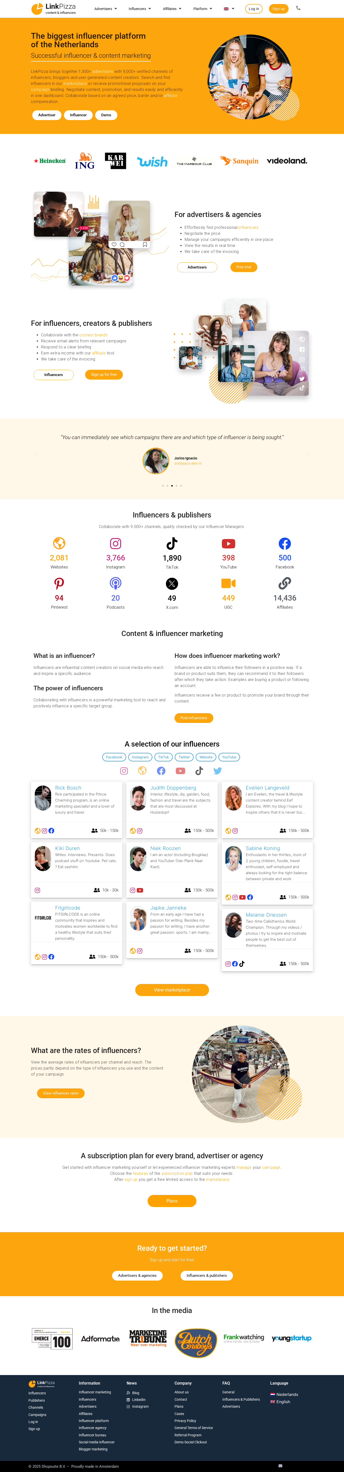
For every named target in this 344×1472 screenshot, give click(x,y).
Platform (200, 9)
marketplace (75, 83)
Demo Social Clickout (191, 1442)
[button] (36, 453)
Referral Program (188, 1435)
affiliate (171, 95)
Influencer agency (93, 1428)
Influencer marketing (95, 1392)
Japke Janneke (168, 908)
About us (182, 1392)
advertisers (102, 71)
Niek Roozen (165, 848)
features (140, 1173)
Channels (35, 1407)
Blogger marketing (93, 1449)
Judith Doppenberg (173, 788)
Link (61, 6)
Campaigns (37, 1415)
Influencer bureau (92, 1435)
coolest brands (93, 335)
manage (244, 1167)
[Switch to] (229, 9)
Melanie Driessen (266, 915)
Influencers (137, 9)
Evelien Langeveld (267, 788)
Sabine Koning (263, 848)
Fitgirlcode (67, 908)
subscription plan (177, 1173)
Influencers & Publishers (241, 1399)
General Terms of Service (194, 1428)
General (228, 1392)
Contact (181, 1399)
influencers (248, 227)
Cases (179, 1414)
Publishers (36, 1400)
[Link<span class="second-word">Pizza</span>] (37, 9)
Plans (179, 1406)
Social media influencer (97, 1442)
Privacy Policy (185, 1421)
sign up (130, 1179)
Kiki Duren (67, 848)
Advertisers (103, 9)
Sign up (34, 1429)
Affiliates (170, 9)
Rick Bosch (68, 788)
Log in (33, 1422)
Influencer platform (94, 1421)
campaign (40, 89)
